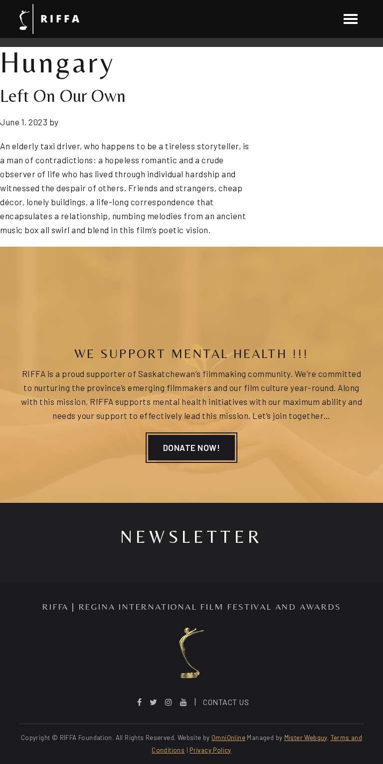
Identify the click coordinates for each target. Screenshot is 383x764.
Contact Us (226, 702)
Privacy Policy (210, 750)
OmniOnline (228, 738)
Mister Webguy (305, 738)
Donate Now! (191, 447)
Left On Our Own (63, 95)
